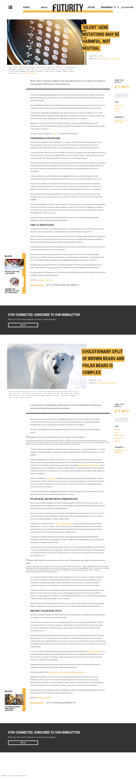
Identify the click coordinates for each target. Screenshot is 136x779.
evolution (119, 106)
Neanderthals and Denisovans (89, 465)
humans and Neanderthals (63, 524)
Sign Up (23, 325)
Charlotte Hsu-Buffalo (107, 383)
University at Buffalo (121, 451)
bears (117, 430)
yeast (117, 111)
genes (117, 108)
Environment (107, 7)
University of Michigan (121, 121)
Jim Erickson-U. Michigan (108, 59)
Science (26, 7)
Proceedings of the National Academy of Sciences (66, 672)
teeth (117, 441)
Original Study (37, 285)
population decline (94, 651)
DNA (116, 433)
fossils (118, 438)
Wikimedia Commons (29, 73)
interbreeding (51, 478)
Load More (68, 759)
